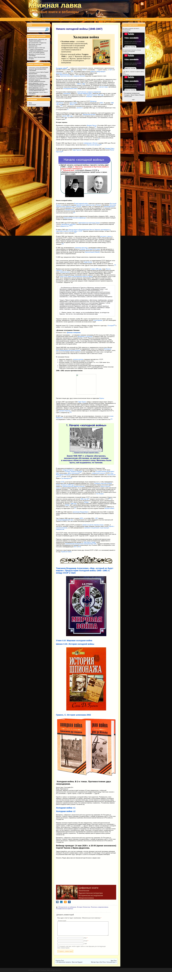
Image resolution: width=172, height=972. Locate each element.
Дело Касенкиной (73, 473)
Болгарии (97, 249)
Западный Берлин (67, 470)
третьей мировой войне (85, 93)
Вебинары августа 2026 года (37, 47)
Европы (101, 398)
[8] (100, 144)
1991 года (70, 116)
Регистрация (32, 104)
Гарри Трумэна (76, 150)
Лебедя (86, 502)
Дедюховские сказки (133, 19)
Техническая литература (49, 19)
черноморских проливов (68, 224)
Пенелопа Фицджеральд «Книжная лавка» (38, 76)
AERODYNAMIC (109, 508)
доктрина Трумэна (64, 411)
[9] (62, 151)
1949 (85, 542)
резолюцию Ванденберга (80, 512)
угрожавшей (66, 93)
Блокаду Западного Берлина (73, 471)
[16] (111, 419)
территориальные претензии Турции (89, 223)
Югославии (89, 249)
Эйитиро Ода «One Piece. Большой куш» (103, 962)
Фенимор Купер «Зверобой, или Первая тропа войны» (38, 40)
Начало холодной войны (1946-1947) (79, 28)
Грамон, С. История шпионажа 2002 (73, 715)
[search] (47, 29)
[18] (60, 476)
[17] (80, 472)
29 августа (64, 485)
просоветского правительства (85, 205)
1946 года (98, 269)
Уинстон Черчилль (95, 229)
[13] (75, 232)
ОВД (83, 84)
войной (93, 71)
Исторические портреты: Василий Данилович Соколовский (38, 69)
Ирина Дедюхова (33, 83)
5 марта (92, 269)
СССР (84, 69)
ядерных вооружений (94, 92)
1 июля (64, 116)
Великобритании (109, 206)
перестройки (73, 103)
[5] (67, 67)
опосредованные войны (70, 88)
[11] (70, 225)
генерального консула (98, 473)
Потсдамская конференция (132, 93)
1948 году (74, 503)
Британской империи (93, 145)
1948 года (83, 499)
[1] (60, 105)
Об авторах (80, 19)
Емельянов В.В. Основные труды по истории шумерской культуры (39, 80)
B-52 (79, 546)
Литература (67, 19)
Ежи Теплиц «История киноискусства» (35, 45)
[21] (75, 508)
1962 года (100, 95)
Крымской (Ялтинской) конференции (75, 218)
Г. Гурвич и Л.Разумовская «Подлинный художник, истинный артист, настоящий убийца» (38, 51)
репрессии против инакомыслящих (93, 525)
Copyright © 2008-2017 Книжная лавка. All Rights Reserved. (44, 970)
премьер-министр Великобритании (78, 229)
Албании (82, 249)
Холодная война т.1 (65, 808)
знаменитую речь (65, 272)
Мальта (72, 104)
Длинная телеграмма (74, 332)
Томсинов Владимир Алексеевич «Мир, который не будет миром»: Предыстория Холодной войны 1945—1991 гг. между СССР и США (84, 570)
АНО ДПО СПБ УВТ (104, 19)
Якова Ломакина (65, 474)
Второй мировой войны (81, 203)
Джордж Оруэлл (92, 125)
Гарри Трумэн (82, 402)
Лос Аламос (100, 494)
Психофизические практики (64, 908)
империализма (69, 209)
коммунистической (79, 76)
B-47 (75, 546)
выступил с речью (105, 236)
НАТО (79, 84)
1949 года (71, 485)
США (110, 69)
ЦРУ (88, 499)
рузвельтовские (78, 359)
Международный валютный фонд (70, 350)
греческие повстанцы (81, 247)
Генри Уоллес (88, 262)
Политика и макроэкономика (99, 907)
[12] (71, 225)
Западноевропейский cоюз (65, 520)
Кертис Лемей (91, 542)
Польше (98, 205)
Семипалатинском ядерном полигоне (73, 486)
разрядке (89, 96)
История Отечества (83, 907)
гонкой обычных (81, 92)
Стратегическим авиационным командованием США (80, 543)
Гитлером (110, 325)
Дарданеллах (64, 226)
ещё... (133, 99)
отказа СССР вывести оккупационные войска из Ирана (75, 276)
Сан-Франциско (65, 478)
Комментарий (62, 920)
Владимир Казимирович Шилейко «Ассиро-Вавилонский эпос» (38, 85)
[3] (72, 71)
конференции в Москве (90, 143)
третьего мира (103, 87)
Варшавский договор (89, 114)
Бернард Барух (109, 148)
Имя (85, 938)
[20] (110, 498)
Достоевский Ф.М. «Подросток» (37, 42)
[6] (95, 126)
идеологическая (64, 74)
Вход (30, 103)
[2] (71, 71)
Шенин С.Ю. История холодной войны (75, 644)
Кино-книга (91, 19)
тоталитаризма (97, 320)
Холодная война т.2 (65, 811)
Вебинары (32, 19)
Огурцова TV (118, 19)
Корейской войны (66, 551)
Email (86, 941)
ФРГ (96, 518)
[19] (71, 477)
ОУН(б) (67, 505)
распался (79, 107)
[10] (74, 212)
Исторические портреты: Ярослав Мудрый (69, 962)
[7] (98, 139)
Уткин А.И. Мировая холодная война (74, 640)
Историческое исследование (67, 907)
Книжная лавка (54, 5)
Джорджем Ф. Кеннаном (85, 336)
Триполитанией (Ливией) (92, 252)
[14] (63, 243)
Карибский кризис (91, 95)
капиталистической (66, 76)
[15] (114, 325)
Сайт (85, 943)
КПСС (101, 103)
